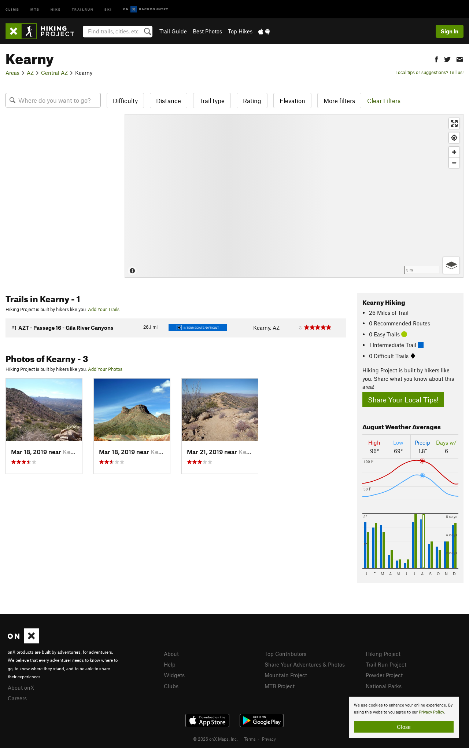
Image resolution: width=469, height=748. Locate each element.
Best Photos (207, 31)
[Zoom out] (454, 162)
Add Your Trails (103, 309)
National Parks (384, 686)
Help (170, 664)
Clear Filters (383, 100)
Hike (56, 9)
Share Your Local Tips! (403, 399)
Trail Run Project (386, 664)
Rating (252, 100)
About (171, 653)
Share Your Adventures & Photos (305, 664)
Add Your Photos (105, 369)
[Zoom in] (454, 152)
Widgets (174, 675)
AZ (30, 72)
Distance (168, 100)
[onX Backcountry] (146, 9)
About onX (21, 687)
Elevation (292, 100)
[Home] (43, 31)
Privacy (269, 738)
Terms (250, 738)
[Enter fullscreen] (454, 123)
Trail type (212, 100)
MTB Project (280, 686)
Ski (108, 9)
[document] (404, 717)
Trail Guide (173, 31)
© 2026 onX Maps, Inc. (215, 738)
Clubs (171, 686)
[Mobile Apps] (264, 31)
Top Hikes (240, 31)
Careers (17, 698)
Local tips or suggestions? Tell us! (429, 72)
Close (404, 726)
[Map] (294, 195)
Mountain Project (286, 675)
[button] (436, 58)
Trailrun (82, 9)
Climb (12, 9)
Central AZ (54, 72)
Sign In (449, 31)
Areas (12, 72)
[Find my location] (454, 137)
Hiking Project (383, 653)
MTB (35, 9)
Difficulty (125, 100)
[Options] (451, 265)
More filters (339, 100)
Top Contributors (285, 653)
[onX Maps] (23, 641)
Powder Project (384, 675)
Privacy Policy (431, 712)
